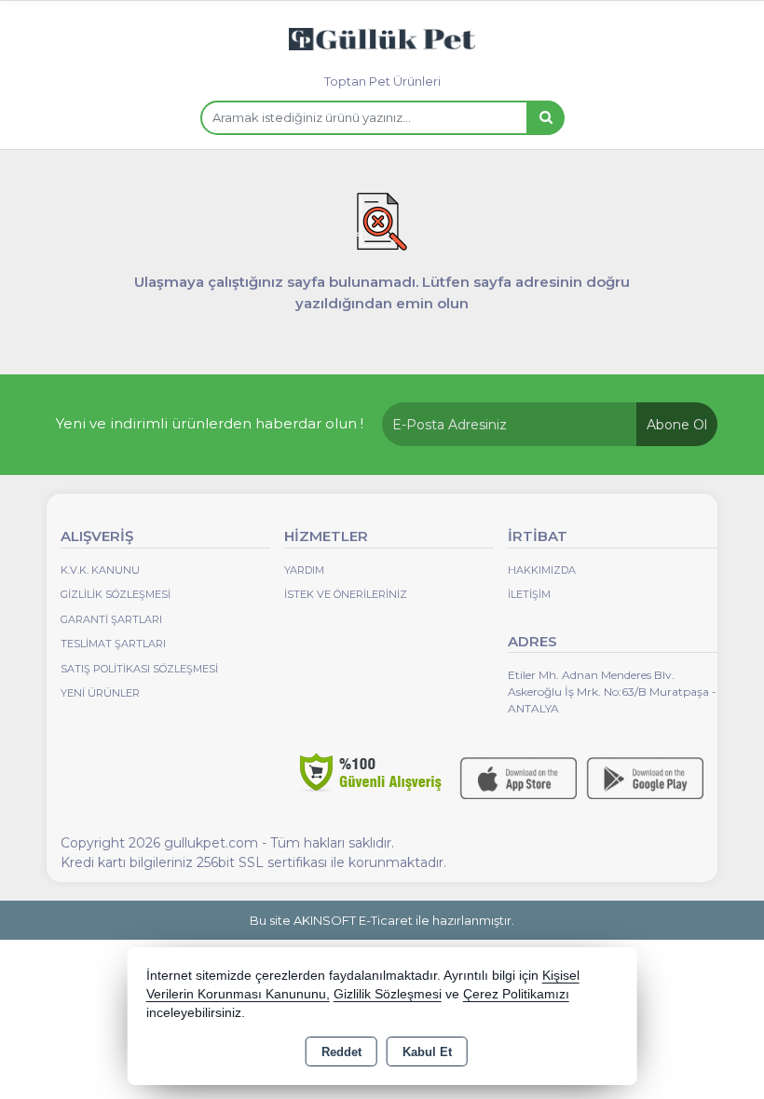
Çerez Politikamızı (516, 994)
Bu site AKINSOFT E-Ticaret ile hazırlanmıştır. (382, 920)
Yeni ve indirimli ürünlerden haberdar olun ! (209, 423)
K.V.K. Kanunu (100, 570)
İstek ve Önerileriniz (345, 594)
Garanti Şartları (111, 619)
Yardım (304, 570)
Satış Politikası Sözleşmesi (139, 668)
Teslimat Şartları (113, 643)
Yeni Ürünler (100, 692)
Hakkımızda (542, 570)
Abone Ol (677, 424)
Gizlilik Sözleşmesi (116, 594)
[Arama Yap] (545, 118)
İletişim (529, 594)
